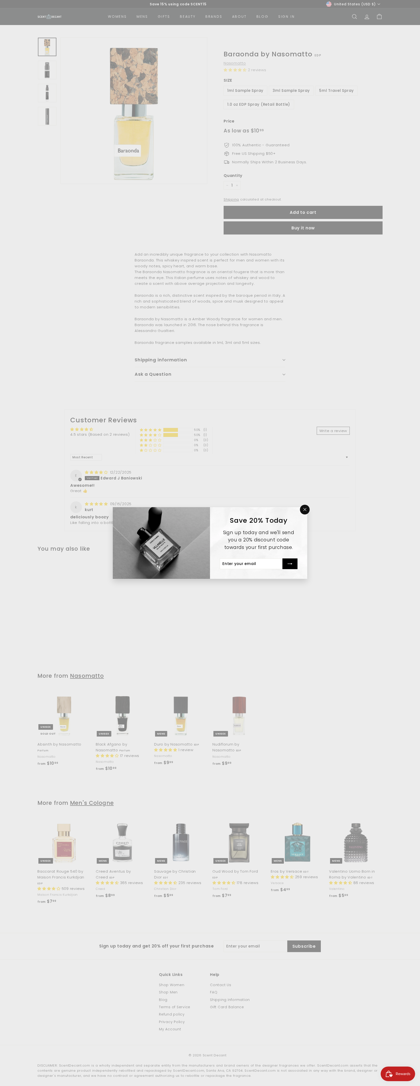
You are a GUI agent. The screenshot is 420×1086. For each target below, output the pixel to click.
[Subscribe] (290, 563)
